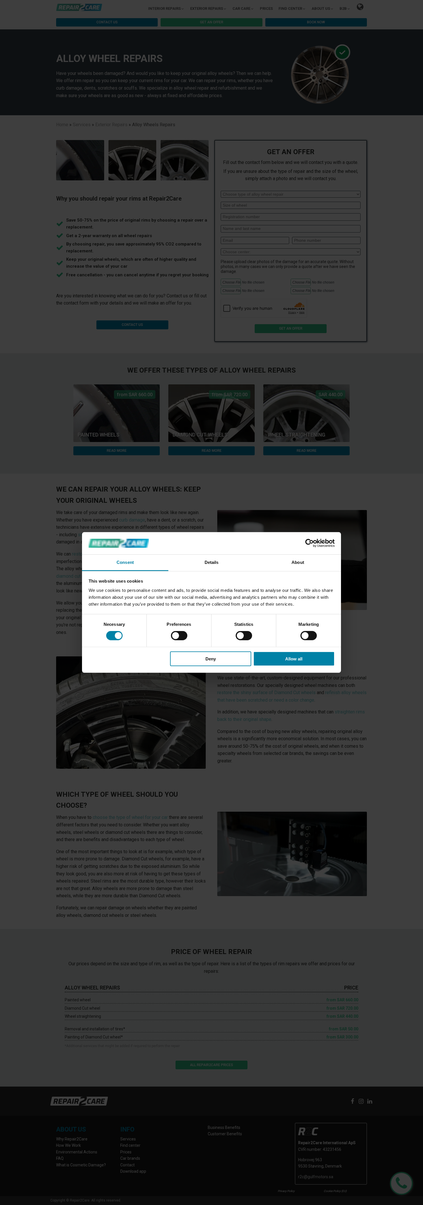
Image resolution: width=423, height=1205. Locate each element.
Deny (210, 658)
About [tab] (297, 562)
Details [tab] (212, 562)
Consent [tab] (125, 562)
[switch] (179, 635)
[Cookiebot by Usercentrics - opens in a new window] (309, 543)
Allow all (293, 658)
